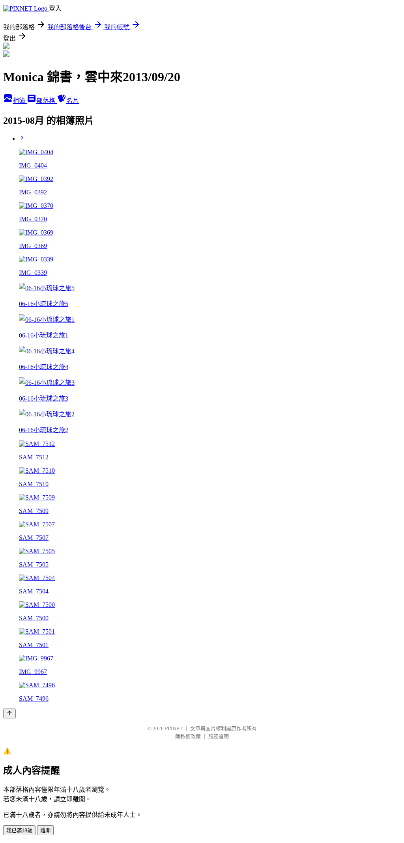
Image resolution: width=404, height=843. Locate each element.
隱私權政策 (188, 736)
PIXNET (174, 728)
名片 (72, 100)
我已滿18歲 (19, 831)
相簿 (20, 100)
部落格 (46, 100)
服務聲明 (218, 736)
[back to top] (9, 713)
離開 (45, 831)
